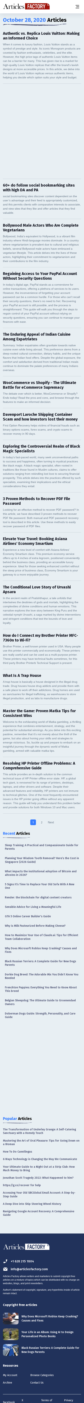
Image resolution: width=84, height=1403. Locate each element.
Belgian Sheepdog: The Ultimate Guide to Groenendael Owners (40, 1002)
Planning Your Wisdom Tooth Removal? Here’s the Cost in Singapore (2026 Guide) (42, 860)
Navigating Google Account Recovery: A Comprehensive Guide (38, 1213)
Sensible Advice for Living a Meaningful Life (33, 907)
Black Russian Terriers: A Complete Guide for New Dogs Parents (40, 963)
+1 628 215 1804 (22, 1261)
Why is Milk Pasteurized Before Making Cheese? (35, 925)
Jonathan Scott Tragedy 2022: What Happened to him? (38, 1177)
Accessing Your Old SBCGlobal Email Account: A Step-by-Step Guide (39, 1194)
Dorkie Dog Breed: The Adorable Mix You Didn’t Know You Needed (41, 976)
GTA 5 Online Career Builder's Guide (28, 916)
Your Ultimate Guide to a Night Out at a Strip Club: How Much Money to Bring (39, 1168)
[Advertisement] (42, 131)
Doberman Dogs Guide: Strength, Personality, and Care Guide (40, 1015)
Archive (7, 1382)
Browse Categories (42, 1375)
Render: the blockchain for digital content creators (38, 897)
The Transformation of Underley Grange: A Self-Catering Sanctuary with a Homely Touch (39, 1131)
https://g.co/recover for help (22, 1185)
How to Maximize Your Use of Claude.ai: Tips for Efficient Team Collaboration (41, 937)
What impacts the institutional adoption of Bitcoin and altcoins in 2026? (41, 873)
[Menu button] (77, 7)
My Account (10, 1375)
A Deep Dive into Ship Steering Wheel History (32, 1204)
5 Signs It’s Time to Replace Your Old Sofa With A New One (39, 886)
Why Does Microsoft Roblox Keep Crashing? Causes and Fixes (41, 950)
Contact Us (37, 1382)
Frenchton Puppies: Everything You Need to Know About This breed (41, 989)
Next (51, 822)
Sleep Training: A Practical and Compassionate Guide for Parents (41, 847)
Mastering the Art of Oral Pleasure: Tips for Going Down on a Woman (41, 1142)
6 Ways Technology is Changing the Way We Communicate (40, 1159)
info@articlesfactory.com (29, 1269)
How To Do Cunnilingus (17, 1151)
